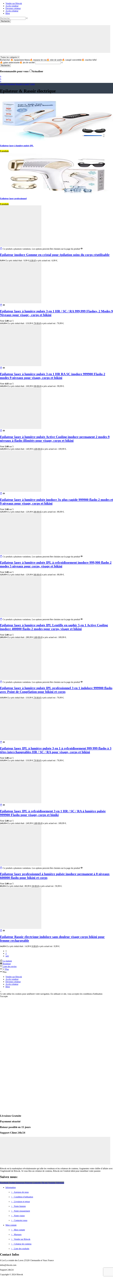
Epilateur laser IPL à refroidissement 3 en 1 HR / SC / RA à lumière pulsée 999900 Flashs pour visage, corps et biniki (53, 813)
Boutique (11, 84)
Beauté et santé (22, 84)
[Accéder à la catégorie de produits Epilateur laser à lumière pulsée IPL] (56, 140)
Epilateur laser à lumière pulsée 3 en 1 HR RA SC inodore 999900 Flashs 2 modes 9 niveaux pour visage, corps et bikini (52, 376)
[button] (0, 76)
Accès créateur (12, 984)
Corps (32, 84)
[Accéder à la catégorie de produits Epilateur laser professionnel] (56, 193)
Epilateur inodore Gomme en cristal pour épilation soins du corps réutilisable (55, 255)
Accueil (3, 84)
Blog (8, 986)
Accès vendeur (12, 979)
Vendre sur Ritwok (14, 977)
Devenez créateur (13, 982)
